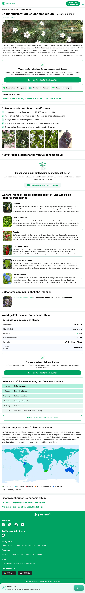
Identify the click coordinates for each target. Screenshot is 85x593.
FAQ (3, 563)
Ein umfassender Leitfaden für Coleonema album (24, 503)
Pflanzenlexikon (8, 545)
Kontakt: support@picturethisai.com (20, 563)
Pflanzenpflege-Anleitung (25, 545)
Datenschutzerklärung (10, 554)
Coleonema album (9, 18)
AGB (22, 554)
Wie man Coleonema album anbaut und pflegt (22, 507)
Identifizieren (7, 10)
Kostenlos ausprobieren (73, 4)
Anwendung (41, 545)
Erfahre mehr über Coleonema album (42, 418)
